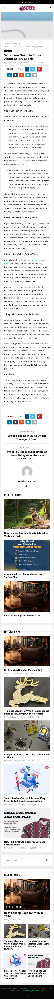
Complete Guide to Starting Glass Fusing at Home (38, 943)
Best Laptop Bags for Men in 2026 (22, 615)
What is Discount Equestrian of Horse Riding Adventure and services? (27, 455)
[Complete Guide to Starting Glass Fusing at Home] (27, 735)
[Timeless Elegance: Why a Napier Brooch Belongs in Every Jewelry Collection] (27, 692)
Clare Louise (11, 673)
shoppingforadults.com (34, 991)
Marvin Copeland (13, 63)
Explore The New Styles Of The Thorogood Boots (27, 437)
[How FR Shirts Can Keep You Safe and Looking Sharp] (27, 823)
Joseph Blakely (12, 761)
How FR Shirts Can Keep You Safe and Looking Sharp (37, 973)
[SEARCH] (47, 860)
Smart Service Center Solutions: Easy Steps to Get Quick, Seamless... (15, 974)
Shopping (8, 51)
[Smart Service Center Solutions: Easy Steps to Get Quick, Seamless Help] (27, 779)
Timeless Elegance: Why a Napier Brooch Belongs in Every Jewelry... (15, 945)
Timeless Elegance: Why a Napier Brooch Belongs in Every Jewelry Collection (26, 712)
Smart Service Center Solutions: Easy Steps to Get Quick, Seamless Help (24, 799)
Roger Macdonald (13, 804)
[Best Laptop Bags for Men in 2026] (27, 651)
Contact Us (22, 3)
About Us (33, 3)
